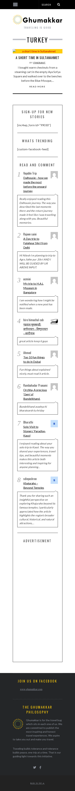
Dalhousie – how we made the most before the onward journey (35, 184)
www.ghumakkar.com (31, 689)
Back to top (36, 783)
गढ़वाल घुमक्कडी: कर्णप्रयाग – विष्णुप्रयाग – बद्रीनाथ (35, 329)
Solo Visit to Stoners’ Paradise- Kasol (34, 431)
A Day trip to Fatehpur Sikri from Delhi (35, 243)
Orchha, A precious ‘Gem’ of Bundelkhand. (35, 394)
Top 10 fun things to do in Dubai (34, 359)
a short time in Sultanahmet (37, 57)
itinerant (39, 62)
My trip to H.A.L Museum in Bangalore (33, 288)
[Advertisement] (44, 601)
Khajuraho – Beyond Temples (33, 485)
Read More (37, 87)
